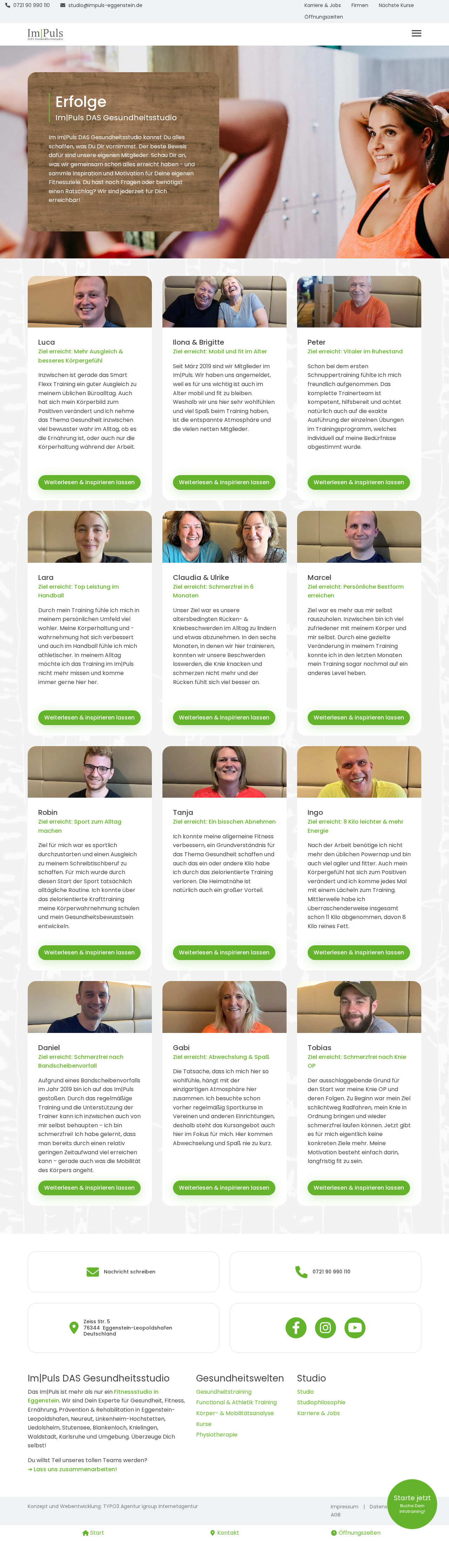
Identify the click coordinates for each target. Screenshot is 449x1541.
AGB (336, 1514)
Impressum (344, 1506)
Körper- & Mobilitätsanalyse (235, 1413)
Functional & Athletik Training (236, 1402)
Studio (305, 1392)
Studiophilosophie (321, 1402)
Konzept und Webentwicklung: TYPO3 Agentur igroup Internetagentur (113, 1506)
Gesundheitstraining (224, 1392)
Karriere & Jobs (318, 1413)
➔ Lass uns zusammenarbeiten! (72, 1469)
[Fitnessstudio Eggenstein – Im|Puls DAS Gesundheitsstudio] (45, 34)
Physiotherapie (216, 1435)
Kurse (204, 1424)
